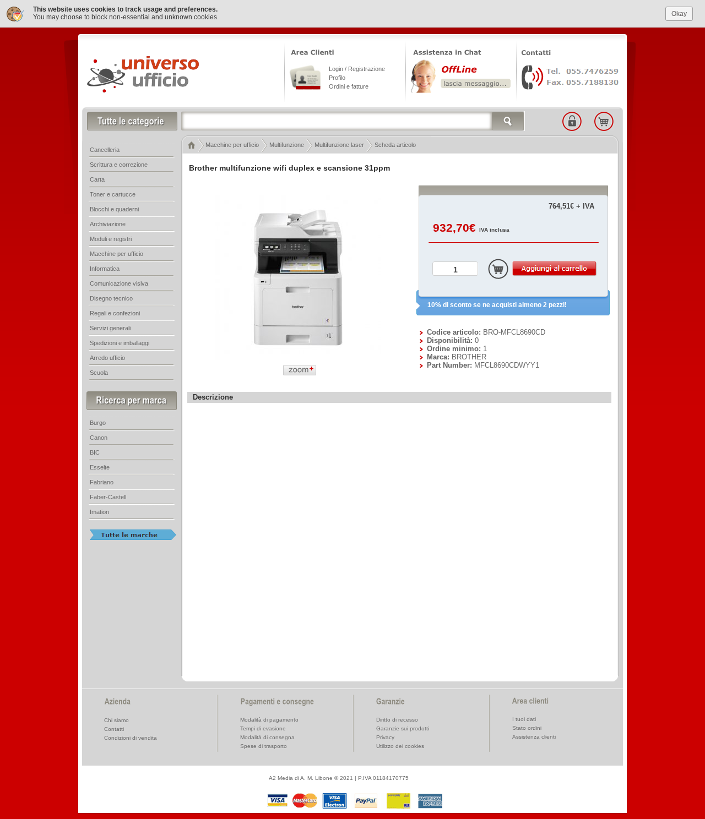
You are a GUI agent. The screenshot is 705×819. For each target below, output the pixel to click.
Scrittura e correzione (119, 164)
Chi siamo (116, 720)
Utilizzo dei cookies (400, 746)
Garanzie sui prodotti (402, 728)
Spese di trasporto (263, 746)
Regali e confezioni (115, 313)
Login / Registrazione (357, 68)
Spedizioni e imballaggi (119, 343)
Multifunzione (286, 144)
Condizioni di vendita (130, 738)
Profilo (337, 77)
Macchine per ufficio (232, 144)
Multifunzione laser (339, 144)
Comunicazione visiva (119, 283)
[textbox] (353, 121)
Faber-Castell (108, 497)
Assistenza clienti (534, 737)
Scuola (99, 372)
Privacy (385, 737)
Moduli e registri (111, 239)
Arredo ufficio (107, 357)
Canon (98, 437)
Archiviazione (108, 224)
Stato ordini (526, 728)
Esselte (100, 467)
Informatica (105, 268)
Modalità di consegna (267, 737)
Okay (679, 14)
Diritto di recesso (397, 720)
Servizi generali (110, 328)
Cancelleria (105, 149)
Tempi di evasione (263, 728)
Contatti (114, 729)
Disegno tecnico (111, 298)
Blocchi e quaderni (114, 209)
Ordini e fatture (348, 86)
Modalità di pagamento (269, 720)
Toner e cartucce (112, 194)
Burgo (98, 422)
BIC (95, 452)
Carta (97, 179)
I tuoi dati (524, 719)
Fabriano (101, 482)
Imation (99, 512)
